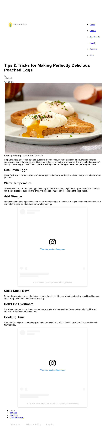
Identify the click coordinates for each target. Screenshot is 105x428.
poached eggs (16, 417)
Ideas (92, 55)
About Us (15, 424)
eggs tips (14, 415)
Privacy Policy (33, 424)
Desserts (93, 49)
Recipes (93, 31)
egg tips (13, 413)
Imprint (50, 424)
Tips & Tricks (95, 37)
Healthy (93, 43)
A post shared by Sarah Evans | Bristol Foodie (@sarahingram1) (52, 403)
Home (92, 25)
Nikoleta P (9, 78)
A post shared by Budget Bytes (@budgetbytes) (52, 282)
